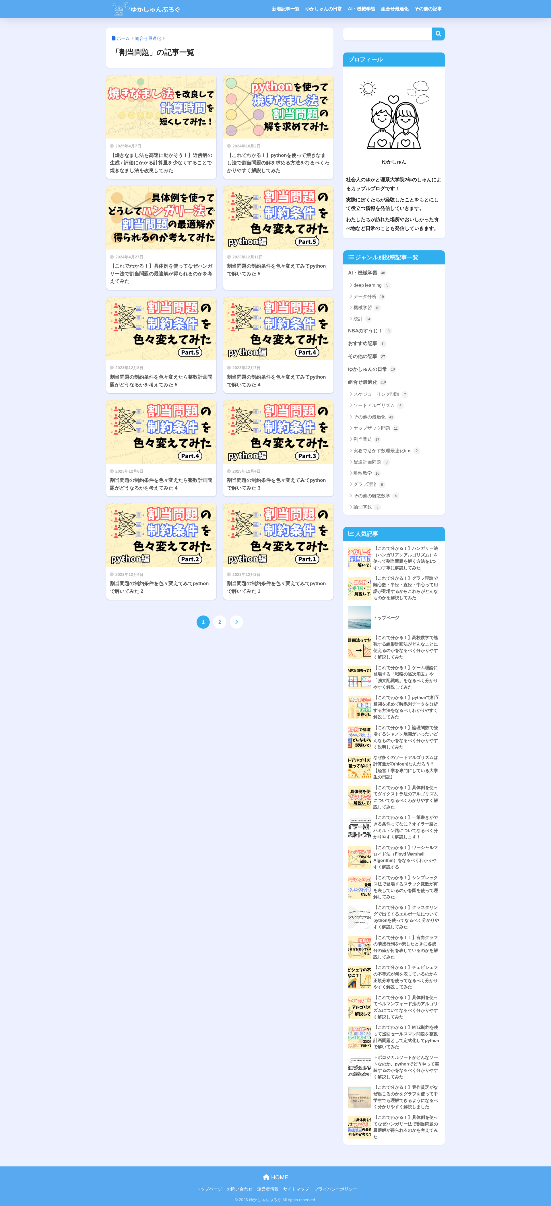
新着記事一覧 (286, 8)
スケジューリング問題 (380, 394)
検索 (438, 34)
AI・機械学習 (361, 8)
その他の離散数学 (375, 495)
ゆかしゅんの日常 (323, 8)
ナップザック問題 (376, 428)
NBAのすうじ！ (369, 331)
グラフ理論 (368, 484)
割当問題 (366, 439)
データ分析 (369, 296)
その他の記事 (428, 8)
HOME (278, 1177)
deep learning (371, 285)
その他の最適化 (373, 416)
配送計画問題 (371, 461)
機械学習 (366, 307)
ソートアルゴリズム (377, 405)
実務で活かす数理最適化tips (386, 450)
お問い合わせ (240, 1189)
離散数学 (366, 473)
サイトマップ (296, 1189)
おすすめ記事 (366, 343)
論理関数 (366, 506)
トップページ (209, 1189)
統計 (362, 318)
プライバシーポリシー (335, 1189)
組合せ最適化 (395, 8)
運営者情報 (268, 1189)
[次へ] (236, 622)
